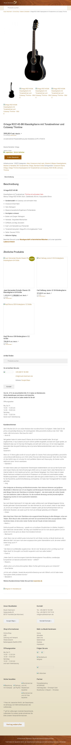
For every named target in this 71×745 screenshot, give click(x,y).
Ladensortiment (9, 242)
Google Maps (25, 380)
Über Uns (40, 638)
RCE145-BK (53, 168)
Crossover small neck (37, 163)
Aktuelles (40, 635)
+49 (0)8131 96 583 (22, 372)
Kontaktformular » (45, 621)
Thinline (6, 170)
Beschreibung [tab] (9, 177)
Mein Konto (59, 3)
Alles (28, 163)
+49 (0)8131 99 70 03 (47, 612)
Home (39, 633)
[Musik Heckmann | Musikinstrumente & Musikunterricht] (10, 2)
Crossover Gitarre (59, 166)
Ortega (31, 166)
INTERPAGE (40, 685)
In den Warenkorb (13, 157)
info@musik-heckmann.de (24, 376)
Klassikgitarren (61, 163)
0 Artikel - (63, 3)
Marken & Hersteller (24, 11)
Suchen (6, 8)
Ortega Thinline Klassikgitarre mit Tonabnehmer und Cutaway (29, 168)
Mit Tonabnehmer (22, 166)
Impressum (40, 644)
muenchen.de (37, 581)
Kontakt (8, 387)
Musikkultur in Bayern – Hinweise (48, 690)
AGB (5, 635)
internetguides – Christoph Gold (47, 688)
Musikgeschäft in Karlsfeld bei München (34, 239)
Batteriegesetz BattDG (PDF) (13, 642)
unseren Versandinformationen (17, 715)
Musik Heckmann (8, 11)
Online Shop (16, 11)
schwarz (60, 168)
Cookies (39, 642)
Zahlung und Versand (11, 638)
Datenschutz (41, 640)
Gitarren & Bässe (50, 163)
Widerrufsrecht (8, 640)
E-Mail (56, 3)
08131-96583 (53, 3)
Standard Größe (39, 166)
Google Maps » (11, 621)
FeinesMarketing (42, 683)
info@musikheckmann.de (45, 614)
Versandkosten (13, 135)
